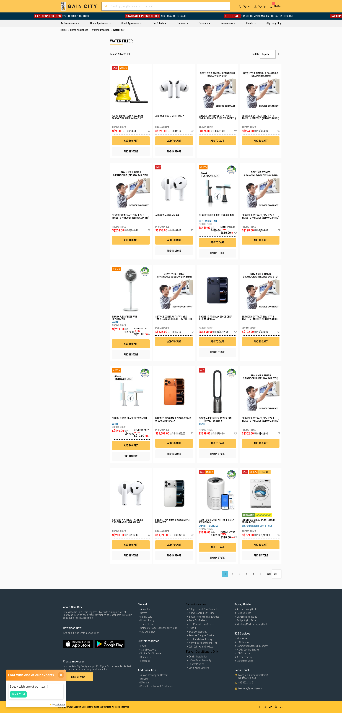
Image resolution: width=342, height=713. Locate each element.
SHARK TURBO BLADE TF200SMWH (129, 418)
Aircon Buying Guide (247, 609)
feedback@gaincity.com (250, 688)
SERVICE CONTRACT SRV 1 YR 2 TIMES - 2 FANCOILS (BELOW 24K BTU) (260, 216)
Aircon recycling (245, 657)
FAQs (143, 645)
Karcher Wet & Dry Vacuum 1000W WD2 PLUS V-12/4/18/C (127, 117)
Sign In (246, 6)
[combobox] (166, 6)
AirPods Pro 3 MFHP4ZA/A (169, 116)
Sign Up (262, 6)
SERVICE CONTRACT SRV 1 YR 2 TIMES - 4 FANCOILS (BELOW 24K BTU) (260, 117)
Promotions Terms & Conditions (156, 686)
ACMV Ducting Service (248, 649)
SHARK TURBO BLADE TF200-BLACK (216, 215)
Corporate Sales (245, 660)
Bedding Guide (244, 613)
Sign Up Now (78, 676)
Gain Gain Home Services (201, 646)
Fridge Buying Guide (246, 620)
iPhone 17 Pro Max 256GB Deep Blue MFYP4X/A (215, 317)
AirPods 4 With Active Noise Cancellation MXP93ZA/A (127, 521)
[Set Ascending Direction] (278, 54)
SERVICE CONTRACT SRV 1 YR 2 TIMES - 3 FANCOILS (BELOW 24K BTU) (217, 117)
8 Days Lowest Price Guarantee (204, 609)
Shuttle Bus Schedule (150, 653)
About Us (145, 609)
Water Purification (101, 29)
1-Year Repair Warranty (200, 660)
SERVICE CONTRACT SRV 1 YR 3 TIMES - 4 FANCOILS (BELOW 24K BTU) (174, 317)
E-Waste (144, 682)
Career (143, 613)
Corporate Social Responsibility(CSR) (158, 628)
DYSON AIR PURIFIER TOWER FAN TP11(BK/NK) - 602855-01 (215, 419)
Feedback (145, 660)
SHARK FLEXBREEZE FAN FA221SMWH (124, 317)
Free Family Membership (201, 639)
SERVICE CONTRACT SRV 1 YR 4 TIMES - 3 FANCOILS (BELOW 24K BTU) (260, 419)
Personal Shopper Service (201, 635)
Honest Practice (196, 664)
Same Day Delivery (198, 620)
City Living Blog (148, 631)
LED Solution (243, 653)
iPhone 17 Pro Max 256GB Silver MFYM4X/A (172, 521)
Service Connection (196, 604)
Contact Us (145, 657)
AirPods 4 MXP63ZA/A (167, 215)
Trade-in (192, 628)
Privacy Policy (147, 620)
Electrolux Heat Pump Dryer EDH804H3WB (258, 521)
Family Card (146, 616)
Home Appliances (79, 29)
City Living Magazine (247, 616)
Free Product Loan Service (201, 624)
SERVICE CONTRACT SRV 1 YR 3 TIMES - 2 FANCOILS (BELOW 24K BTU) (260, 317)
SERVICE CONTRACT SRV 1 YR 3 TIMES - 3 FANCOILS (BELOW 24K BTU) (130, 216)
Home (64, 29)
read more (88, 617)
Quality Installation (198, 656)
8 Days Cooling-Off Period (201, 613)
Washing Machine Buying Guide (252, 624)
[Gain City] (79, 6)
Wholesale (242, 638)
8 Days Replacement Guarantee (204, 616)
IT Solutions (243, 642)
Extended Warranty (198, 631)
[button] (148, 131)
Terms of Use (146, 624)
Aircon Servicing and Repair (153, 675)
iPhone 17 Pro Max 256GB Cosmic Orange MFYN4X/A (173, 419)
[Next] (261, 574)
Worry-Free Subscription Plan (203, 642)
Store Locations (148, 649)
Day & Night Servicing (199, 667)
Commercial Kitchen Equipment (252, 645)
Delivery (144, 678)
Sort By (255, 54)
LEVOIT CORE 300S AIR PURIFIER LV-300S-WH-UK (217, 521)
